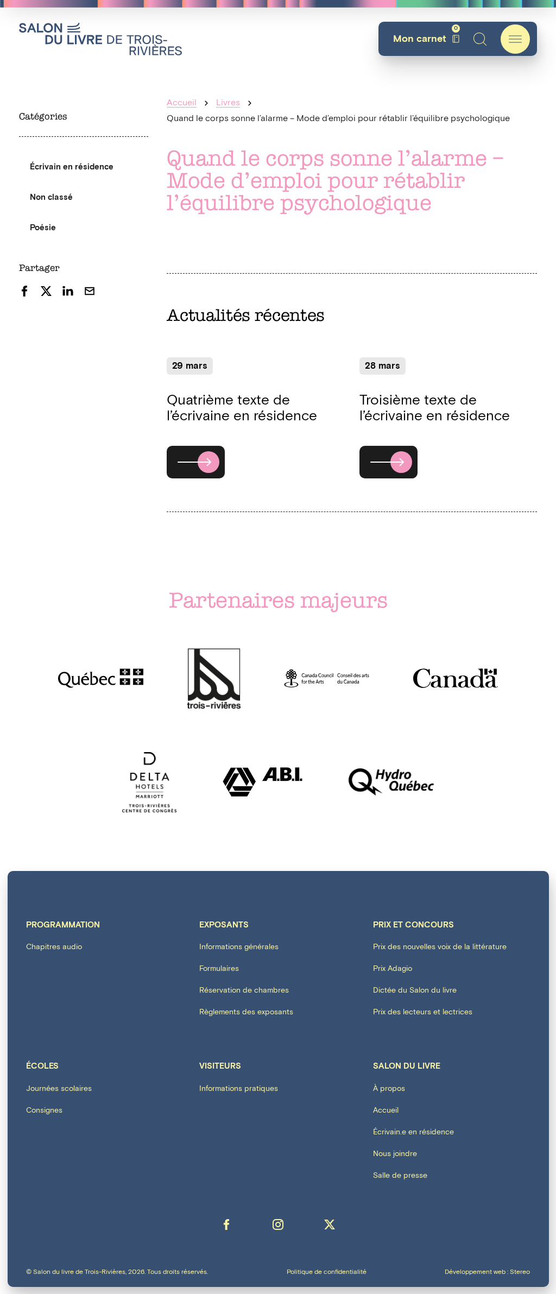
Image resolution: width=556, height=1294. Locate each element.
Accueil (182, 103)
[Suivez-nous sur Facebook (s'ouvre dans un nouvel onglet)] (226, 1224)
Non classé (51, 197)
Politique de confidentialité (327, 1272)
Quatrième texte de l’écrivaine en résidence (242, 408)
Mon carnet (425, 39)
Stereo (520, 1272)
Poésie (43, 228)
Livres (228, 103)
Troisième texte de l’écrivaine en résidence (434, 408)
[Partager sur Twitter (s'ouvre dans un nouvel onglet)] (46, 291)
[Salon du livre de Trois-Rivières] (100, 39)
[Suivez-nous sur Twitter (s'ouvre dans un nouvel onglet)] (329, 1224)
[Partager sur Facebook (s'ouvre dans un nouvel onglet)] (24, 291)
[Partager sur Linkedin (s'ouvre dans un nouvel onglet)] (67, 291)
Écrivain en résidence (71, 167)
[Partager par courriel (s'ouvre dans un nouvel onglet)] (89, 291)
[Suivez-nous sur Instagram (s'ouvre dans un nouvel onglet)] (278, 1224)
